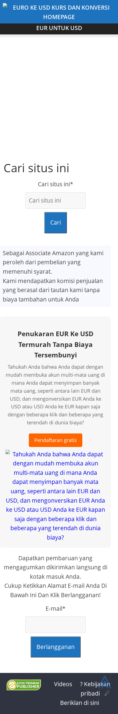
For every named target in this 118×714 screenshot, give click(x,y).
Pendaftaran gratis (55, 440)
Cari (55, 222)
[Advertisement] (59, 96)
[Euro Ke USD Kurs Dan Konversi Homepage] (59, 12)
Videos (63, 684)
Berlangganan (55, 647)
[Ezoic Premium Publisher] (24, 688)
